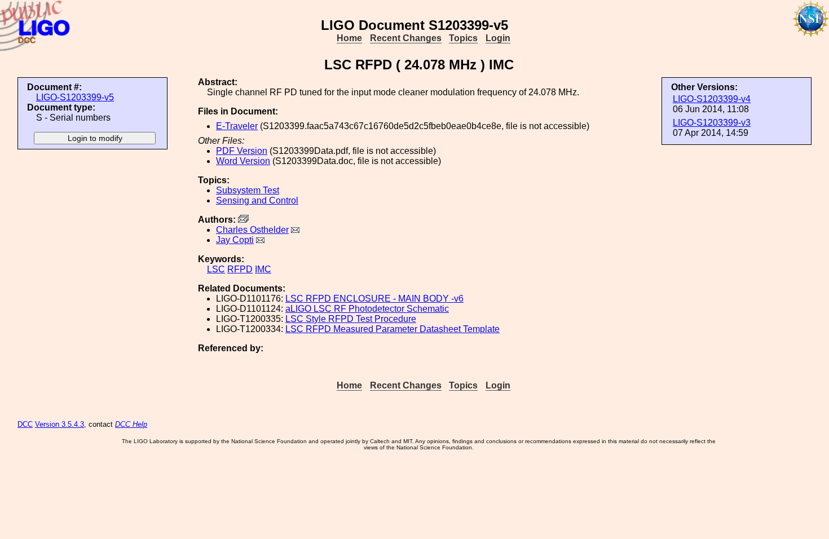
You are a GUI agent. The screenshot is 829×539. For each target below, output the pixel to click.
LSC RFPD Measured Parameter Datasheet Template (392, 329)
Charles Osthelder (252, 230)
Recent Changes (406, 38)
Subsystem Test (247, 190)
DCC (25, 424)
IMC (263, 269)
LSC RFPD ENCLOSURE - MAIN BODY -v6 (374, 298)
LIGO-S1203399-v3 (712, 122)
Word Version (243, 161)
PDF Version (241, 151)
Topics (463, 38)
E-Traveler (237, 126)
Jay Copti (235, 240)
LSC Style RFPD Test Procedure (350, 319)
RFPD (240, 269)
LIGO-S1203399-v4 (712, 99)
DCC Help (131, 424)
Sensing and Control (257, 200)
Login (498, 38)
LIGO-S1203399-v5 (75, 97)
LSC (216, 269)
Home (349, 38)
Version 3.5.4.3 (59, 424)
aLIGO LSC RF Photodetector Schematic (367, 308)
